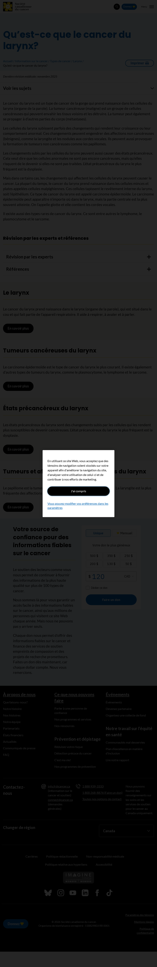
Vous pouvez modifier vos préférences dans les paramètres (77, 506)
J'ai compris (78, 491)
